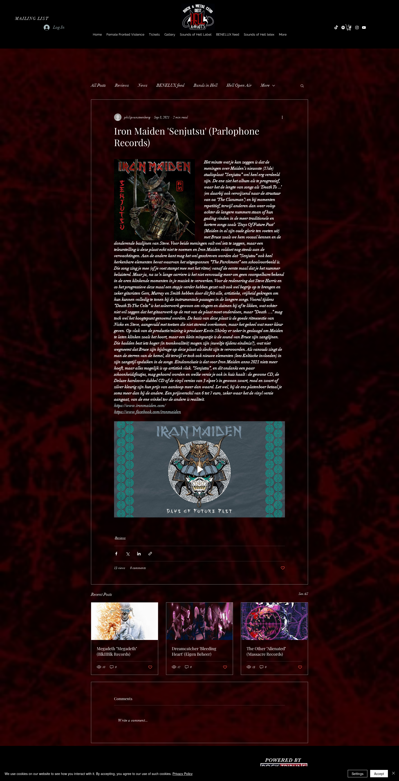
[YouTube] (364, 27)
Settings (357, 773)
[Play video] (199, 469)
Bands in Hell (206, 85)
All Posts (98, 85)
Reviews (122, 85)
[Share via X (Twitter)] (127, 553)
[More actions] (282, 117)
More (265, 85)
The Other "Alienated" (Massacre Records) (266, 651)
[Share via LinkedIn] (139, 553)
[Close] (393, 773)
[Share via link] (150, 553)
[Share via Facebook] (116, 553)
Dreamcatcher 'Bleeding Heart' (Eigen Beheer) (194, 651)
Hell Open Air (239, 85)
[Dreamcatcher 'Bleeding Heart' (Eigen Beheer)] (199, 621)
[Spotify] (343, 27)
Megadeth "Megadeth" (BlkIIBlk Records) (117, 651)
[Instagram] (357, 27)
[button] (32, 18)
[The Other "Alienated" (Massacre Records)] (274, 621)
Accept (379, 773)
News (142, 85)
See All (303, 594)
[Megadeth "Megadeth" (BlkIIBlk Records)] (124, 621)
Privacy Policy (182, 773)
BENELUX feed (170, 85)
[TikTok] (336, 27)
